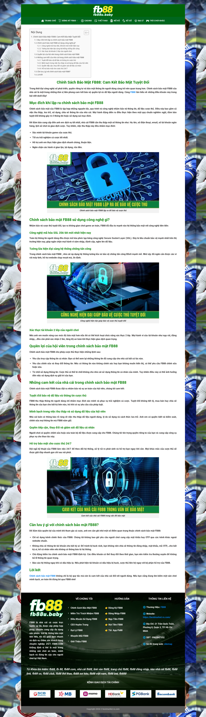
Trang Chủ (50, 20)
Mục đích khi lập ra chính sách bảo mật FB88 (55, 40)
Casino (88, 20)
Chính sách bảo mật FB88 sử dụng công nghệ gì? (56, 43)
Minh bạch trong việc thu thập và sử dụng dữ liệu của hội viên (65, 63)
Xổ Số (129, 20)
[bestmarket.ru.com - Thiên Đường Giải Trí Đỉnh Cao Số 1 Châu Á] (103, 10)
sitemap (168, 644)
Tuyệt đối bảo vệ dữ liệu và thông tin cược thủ (59, 60)
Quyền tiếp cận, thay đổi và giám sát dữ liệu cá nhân (61, 66)
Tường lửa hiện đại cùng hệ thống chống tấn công (60, 49)
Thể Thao (103, 20)
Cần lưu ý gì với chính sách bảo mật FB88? (53, 72)
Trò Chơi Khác (157, 20)
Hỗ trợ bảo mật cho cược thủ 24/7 (54, 69)
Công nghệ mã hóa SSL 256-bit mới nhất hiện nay (60, 46)
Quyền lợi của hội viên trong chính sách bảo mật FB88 (58, 54)
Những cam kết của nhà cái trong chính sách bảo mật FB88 (60, 57)
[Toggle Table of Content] (85, 32)
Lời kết (40, 75)
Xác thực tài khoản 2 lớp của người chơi (57, 51)
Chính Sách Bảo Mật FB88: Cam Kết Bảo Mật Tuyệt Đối (56, 37)
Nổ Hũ (117, 20)
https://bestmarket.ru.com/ (156, 617)
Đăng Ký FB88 (69, 20)
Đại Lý (141, 20)
